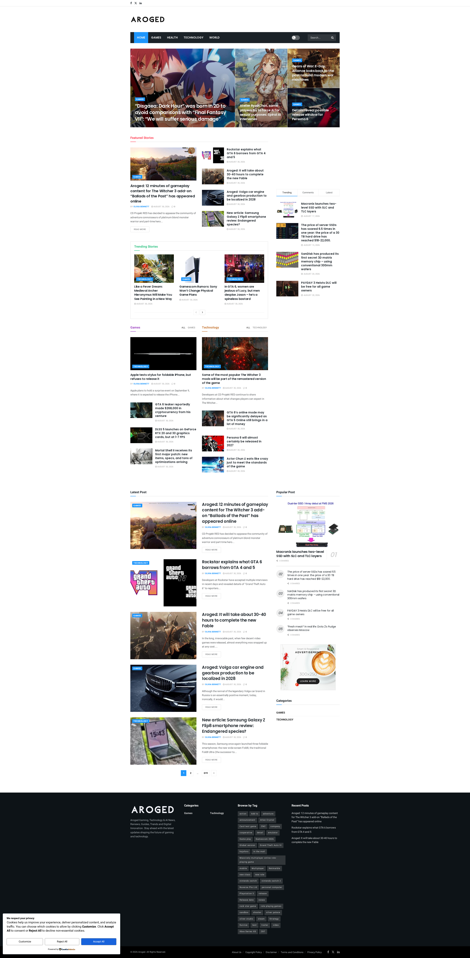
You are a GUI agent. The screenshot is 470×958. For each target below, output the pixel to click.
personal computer (272, 887)
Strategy (274, 918)
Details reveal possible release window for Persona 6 (310, 114)
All (183, 327)
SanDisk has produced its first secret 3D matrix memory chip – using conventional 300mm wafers (320, 261)
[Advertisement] (308, 157)
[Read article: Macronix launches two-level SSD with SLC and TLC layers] (308, 524)
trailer (264, 925)
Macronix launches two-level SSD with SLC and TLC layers (318, 207)
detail (260, 832)
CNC (263, 826)
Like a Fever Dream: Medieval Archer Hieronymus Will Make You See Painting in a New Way (153, 292)
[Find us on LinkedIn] (141, 3)
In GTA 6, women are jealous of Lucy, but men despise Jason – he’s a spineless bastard (242, 292)
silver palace (273, 912)
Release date (247, 900)
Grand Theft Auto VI (271, 845)
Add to (254, 813)
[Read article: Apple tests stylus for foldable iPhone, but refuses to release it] (163, 353)
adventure (268, 813)
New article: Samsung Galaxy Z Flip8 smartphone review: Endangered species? (246, 218)
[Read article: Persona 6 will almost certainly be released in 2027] (213, 443)
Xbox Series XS (248, 931)
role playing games (271, 906)
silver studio (246, 918)
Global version (247, 845)
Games (156, 37)
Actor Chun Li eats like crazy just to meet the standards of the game (247, 462)
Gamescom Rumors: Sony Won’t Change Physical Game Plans (198, 290)
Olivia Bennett (146, 126)
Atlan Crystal (267, 820)
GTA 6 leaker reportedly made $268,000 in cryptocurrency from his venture (173, 410)
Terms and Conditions (292, 952)
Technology (193, 37)
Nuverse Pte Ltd (248, 887)
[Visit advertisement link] (308, 667)
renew (261, 900)
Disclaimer (271, 952)
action (243, 813)
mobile (243, 868)
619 (206, 773)
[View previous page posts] (196, 312)
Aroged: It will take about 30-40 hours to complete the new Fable (245, 174)
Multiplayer (258, 868)
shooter (257, 912)
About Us (236, 952)
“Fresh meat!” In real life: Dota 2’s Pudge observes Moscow (311, 628)
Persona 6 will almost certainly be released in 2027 (244, 441)
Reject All (62, 942)
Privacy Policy (314, 952)
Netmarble (274, 868)
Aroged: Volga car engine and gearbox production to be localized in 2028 (247, 195)
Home (141, 37)
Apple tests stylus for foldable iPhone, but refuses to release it (160, 377)
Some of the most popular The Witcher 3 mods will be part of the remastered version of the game (234, 379)
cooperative (246, 832)
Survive (243, 925)
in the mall (259, 851)
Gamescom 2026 (265, 839)
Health (172, 37)
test (254, 925)
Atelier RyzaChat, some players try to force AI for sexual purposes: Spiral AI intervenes (260, 112)
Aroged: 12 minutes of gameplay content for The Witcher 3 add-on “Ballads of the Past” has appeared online (162, 193)
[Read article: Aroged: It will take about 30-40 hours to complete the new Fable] (213, 176)
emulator (273, 832)
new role (259, 874)
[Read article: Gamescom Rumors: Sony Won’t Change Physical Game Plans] (199, 268)
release (263, 893)
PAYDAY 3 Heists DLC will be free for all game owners (319, 286)
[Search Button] (332, 37)
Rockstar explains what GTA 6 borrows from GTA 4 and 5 (246, 153)
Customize (25, 942)
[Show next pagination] (214, 773)
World (214, 37)
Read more (141, 229)
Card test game (248, 826)
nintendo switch (248, 880)
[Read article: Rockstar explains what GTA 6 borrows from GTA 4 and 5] (213, 155)
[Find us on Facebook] (131, 3)
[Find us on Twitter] (135, 3)
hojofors (244, 851)
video (276, 925)
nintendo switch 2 (271, 880)
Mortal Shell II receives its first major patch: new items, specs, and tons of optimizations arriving (173, 456)
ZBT (263, 931)
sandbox (244, 912)
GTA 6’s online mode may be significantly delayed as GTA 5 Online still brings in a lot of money (247, 418)
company (275, 826)
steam (261, 918)
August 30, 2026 (166, 126)
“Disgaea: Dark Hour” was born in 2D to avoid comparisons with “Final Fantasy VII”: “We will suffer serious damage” (180, 112)
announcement (247, 820)
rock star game (248, 906)
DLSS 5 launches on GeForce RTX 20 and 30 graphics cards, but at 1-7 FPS (175, 433)
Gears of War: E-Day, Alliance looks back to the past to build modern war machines (313, 73)
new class (245, 874)
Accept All (98, 942)
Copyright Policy (253, 952)
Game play (245, 839)
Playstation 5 (247, 893)
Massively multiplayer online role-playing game (258, 860)
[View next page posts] (202, 312)
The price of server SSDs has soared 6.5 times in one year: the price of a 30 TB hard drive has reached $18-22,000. (320, 232)
